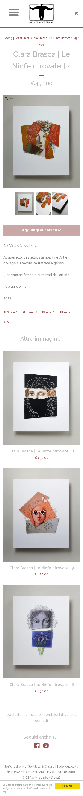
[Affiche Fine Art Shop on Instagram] (46, 747)
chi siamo (33, 715)
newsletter (14, 715)
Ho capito (67, 785)
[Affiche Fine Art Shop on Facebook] (37, 747)
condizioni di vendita (60, 715)
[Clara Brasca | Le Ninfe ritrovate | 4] (24, 203)
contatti (41, 721)
